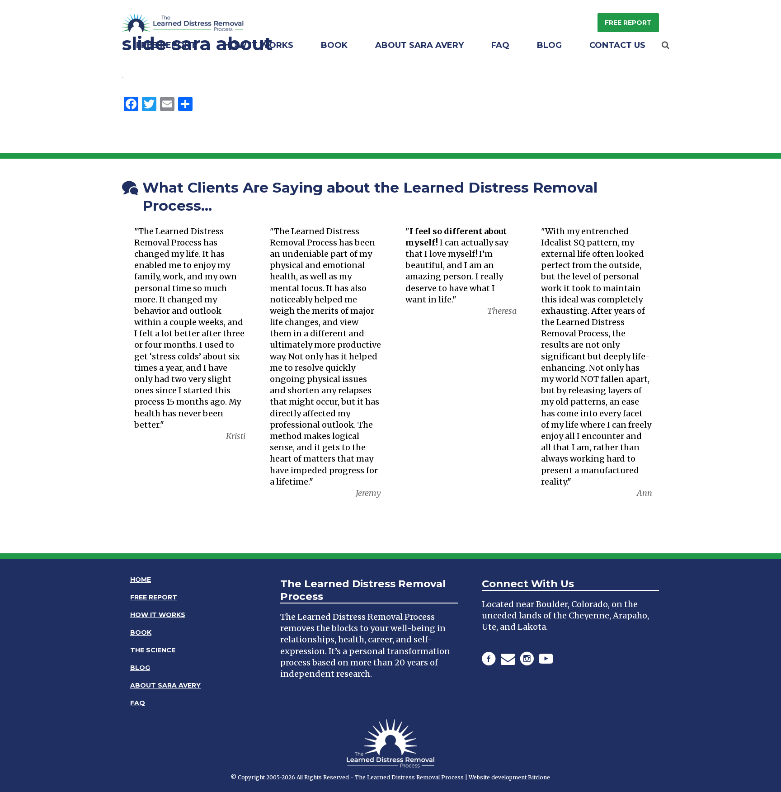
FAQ (500, 45)
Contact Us (617, 45)
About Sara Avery (419, 45)
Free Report (628, 23)
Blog (549, 45)
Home (140, 579)
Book (334, 45)
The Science (152, 650)
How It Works (258, 45)
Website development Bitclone (509, 777)
